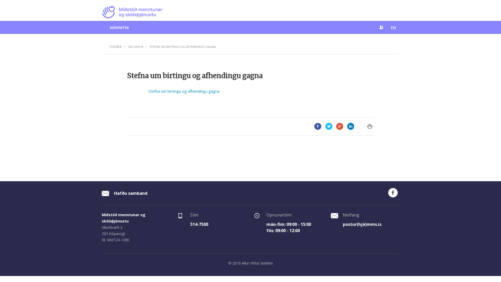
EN (393, 27)
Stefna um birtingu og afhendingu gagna (183, 91)
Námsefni (119, 27)
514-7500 (199, 224)
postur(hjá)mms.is (362, 224)
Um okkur (135, 47)
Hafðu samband (130, 193)
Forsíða (116, 47)
